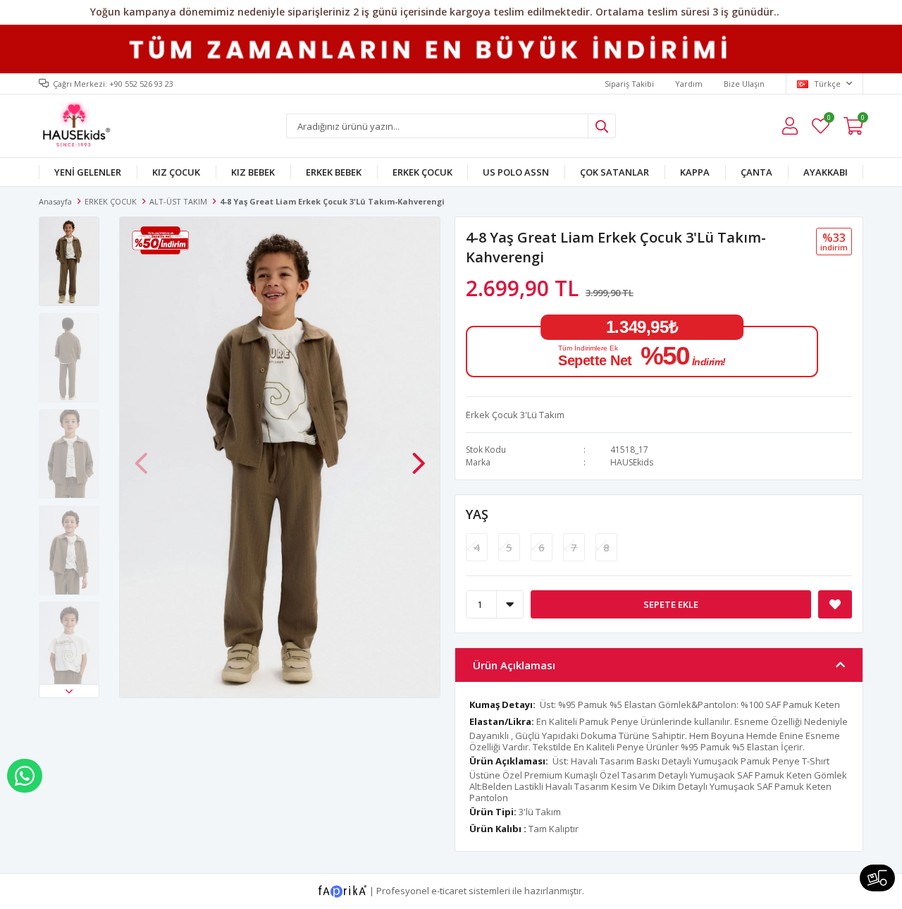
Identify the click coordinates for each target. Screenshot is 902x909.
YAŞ (477, 514)
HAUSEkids (631, 462)
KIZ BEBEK (253, 172)
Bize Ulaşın (744, 83)
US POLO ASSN (516, 172)
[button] (69, 691)
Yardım (689, 83)
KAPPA (695, 172)
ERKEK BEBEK (334, 172)
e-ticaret (449, 890)
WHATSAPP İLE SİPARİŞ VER (24, 776)
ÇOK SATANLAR (614, 172)
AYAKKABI (825, 172)
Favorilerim (828, 119)
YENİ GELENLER (87, 172)
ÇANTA (756, 172)
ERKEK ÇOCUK (422, 172)
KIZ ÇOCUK (176, 172)
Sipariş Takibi (629, 83)
